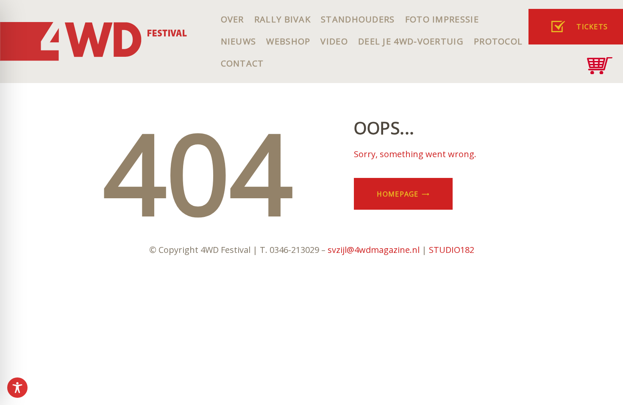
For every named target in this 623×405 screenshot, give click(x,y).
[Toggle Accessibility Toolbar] (17, 388)
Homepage (397, 194)
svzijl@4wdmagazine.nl (374, 249)
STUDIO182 (451, 249)
